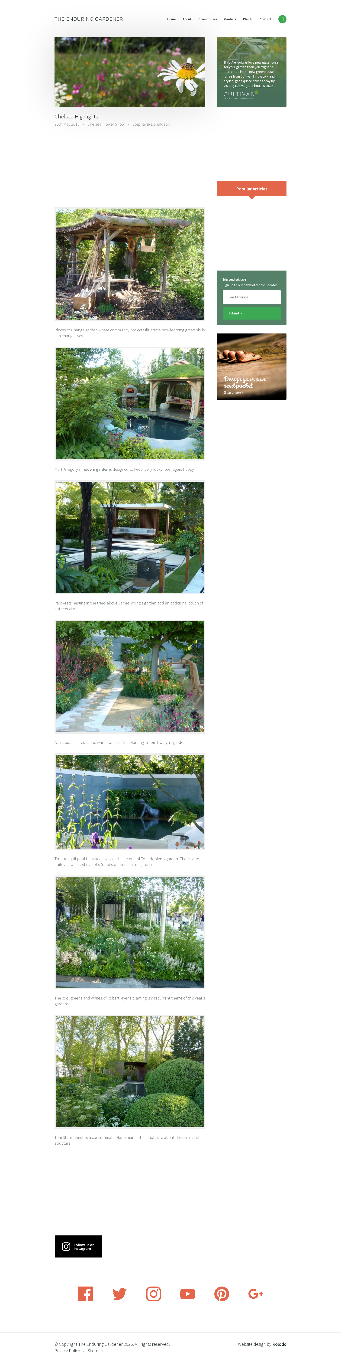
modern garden (94, 469)
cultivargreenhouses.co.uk (254, 85)
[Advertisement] (130, 166)
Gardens (230, 19)
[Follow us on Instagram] (153, 1300)
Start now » (234, 392)
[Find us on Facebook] (85, 1300)
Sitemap (95, 1350)
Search (282, 19)
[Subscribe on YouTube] (187, 1300)
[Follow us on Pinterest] (221, 1300)
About (187, 19)
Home (171, 19)
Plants (248, 19)
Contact (265, 19)
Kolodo (279, 1344)
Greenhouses (207, 19)
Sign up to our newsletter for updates (250, 285)
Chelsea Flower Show (106, 124)
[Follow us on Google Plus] (255, 1300)
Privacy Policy (67, 1350)
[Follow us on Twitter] (119, 1300)
